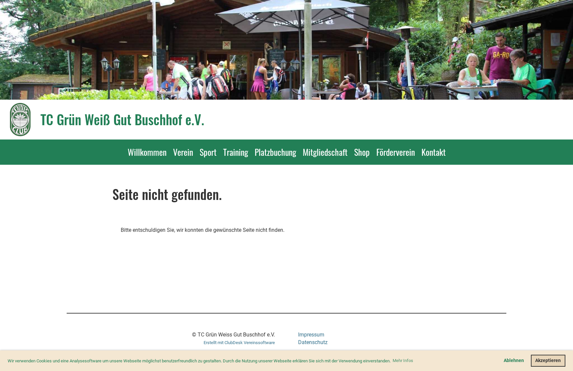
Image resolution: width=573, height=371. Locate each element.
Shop (362, 151)
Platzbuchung (275, 151)
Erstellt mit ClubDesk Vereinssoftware (239, 342)
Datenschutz (313, 342)
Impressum (311, 334)
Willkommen (147, 151)
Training (235, 151)
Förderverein (395, 151)
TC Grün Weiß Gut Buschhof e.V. (122, 119)
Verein (183, 151)
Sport (208, 151)
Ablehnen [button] (514, 360)
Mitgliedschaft (325, 151)
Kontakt (433, 151)
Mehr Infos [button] (403, 360)
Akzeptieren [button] (548, 360)
